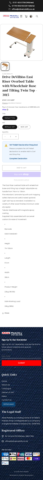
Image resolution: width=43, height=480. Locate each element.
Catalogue (6, 389)
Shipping (5, 103)
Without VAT (10, 127)
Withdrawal (8, 404)
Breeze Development (26, 475)
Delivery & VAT (8, 392)
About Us (6, 385)
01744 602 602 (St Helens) (23, 6)
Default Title (10, 118)
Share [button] (7, 313)
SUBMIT (21, 363)
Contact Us (7, 400)
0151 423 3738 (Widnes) (23, 2)
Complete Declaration (18, 158)
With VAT (24, 127)
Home (4, 381)
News (4, 396)
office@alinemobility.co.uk (23, 9)
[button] (37, 16)
